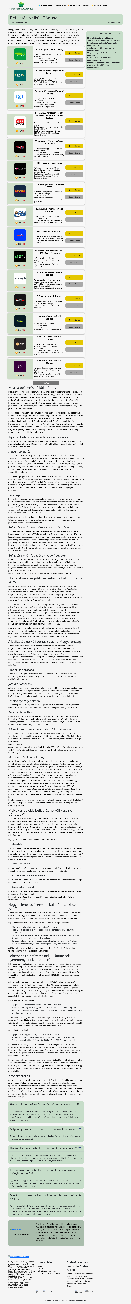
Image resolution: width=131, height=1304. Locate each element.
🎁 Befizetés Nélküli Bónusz (78, 5)
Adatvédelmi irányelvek (47, 1271)
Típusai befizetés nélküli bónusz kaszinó (103, 40)
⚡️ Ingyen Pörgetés (99, 5)
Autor (40, 1266)
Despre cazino (74, 60)
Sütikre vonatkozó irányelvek (49, 1273)
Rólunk (40, 1268)
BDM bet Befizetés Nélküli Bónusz (80, 1276)
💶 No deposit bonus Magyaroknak (52, 5)
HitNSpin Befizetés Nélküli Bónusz (80, 1274)
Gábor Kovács (116, 22)
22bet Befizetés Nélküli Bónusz (78, 1281)
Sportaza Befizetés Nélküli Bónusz (80, 1278)
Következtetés (93, 67)
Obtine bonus (74, 53)
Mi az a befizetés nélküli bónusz (100, 38)
